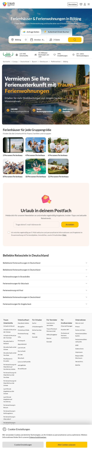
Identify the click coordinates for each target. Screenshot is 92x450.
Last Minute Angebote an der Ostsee (8, 391)
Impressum (79, 352)
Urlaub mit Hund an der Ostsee (9, 331)
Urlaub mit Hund (8, 326)
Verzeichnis (79, 361)
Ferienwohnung (23, 333)
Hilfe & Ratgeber (52, 335)
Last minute (21, 348)
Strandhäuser (22, 369)
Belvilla (77, 365)
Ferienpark (21, 341)
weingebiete (22, 365)
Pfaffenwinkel (56, 62)
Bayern (34, 62)
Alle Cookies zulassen (66, 445)
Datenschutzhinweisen (37, 437)
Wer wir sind (79, 323)
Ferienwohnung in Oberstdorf (9, 418)
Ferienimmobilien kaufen (81, 335)
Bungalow (21, 326)
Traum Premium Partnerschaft (52, 330)
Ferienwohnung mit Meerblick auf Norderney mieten (9, 367)
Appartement (22, 344)
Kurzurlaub (21, 351)
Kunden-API (65, 329)
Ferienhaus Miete (23, 330)
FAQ (33, 333)
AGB (76, 345)
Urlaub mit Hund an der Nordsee (9, 337)
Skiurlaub (21, 358)
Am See (20, 354)
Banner (49, 338)
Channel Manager (66, 326)
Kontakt (34, 337)
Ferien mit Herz (80, 330)
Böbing (65, 62)
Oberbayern (44, 62)
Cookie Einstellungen (23, 445)
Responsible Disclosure (79, 357)
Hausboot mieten (23, 323)
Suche (34, 323)
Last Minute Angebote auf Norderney (7, 399)
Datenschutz (79, 349)
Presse (77, 326)
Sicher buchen (37, 330)
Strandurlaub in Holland (8, 342)
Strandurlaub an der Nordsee (10, 354)
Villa (19, 337)
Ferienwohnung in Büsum (9, 406)
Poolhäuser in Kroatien (7, 360)
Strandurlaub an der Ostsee (10, 348)
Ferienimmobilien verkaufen (81, 341)
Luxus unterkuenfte (24, 362)
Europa (15, 62)
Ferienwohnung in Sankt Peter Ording (9, 424)
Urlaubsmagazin (37, 326)
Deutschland (24, 62)
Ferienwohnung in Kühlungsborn (9, 412)
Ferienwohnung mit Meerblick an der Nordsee (9, 375)
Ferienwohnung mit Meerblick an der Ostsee (9, 383)
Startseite (6, 62)
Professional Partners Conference (65, 335)
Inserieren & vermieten (51, 324)
